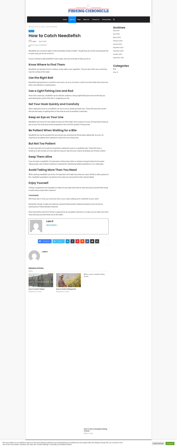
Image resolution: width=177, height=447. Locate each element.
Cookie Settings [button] (158, 443)
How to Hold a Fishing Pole (66, 289)
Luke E (34, 41)
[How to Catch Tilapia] (41, 280)
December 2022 (118, 47)
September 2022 (118, 57)
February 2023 (117, 41)
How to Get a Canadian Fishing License (95, 430)
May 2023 (116, 30)
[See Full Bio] (57, 225)
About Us (86, 19)
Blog (79, 19)
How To (72, 19)
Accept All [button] (170, 443)
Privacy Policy (106, 19)
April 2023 (116, 34)
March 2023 (117, 37)
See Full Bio (51, 225)
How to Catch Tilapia (36, 289)
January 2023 (117, 44)
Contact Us (95, 19)
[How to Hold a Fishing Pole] (68, 280)
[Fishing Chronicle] (88, 8)
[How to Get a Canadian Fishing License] (96, 350)
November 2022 (118, 51)
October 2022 (117, 54)
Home (65, 19)
